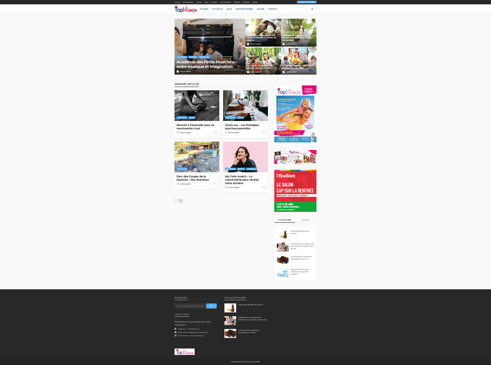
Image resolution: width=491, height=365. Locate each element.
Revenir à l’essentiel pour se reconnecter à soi (195, 126)
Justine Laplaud (185, 71)
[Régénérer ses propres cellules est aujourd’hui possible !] (283, 272)
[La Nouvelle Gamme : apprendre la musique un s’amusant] (299, 61)
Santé (206, 2)
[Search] (312, 9)
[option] (245, 47)
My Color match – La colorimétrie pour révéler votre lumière (242, 180)
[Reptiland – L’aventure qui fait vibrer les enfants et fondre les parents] (263, 33)
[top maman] (186, 9)
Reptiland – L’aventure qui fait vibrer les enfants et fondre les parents (261, 37)
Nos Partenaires (188, 2)
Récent (306, 220)
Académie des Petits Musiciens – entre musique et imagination (206, 64)
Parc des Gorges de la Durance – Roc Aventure (192, 178)
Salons (260, 9)
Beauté (255, 2)
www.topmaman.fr (196, 335)
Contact (199, 2)
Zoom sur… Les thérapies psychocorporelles (242, 126)
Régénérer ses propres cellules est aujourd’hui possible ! (300, 271)
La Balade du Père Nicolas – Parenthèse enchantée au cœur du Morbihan (297, 37)
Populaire (285, 220)
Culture (193, 57)
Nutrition (237, 2)
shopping (251, 169)
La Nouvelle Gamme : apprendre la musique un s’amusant (298, 66)
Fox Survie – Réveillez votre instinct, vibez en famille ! (259, 66)
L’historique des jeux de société (300, 232)
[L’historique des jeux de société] (283, 234)
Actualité (214, 2)
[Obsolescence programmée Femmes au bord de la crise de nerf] (283, 247)
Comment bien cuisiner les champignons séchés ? (301, 258)
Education (246, 2)
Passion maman (225, 2)
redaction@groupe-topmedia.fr (195, 332)
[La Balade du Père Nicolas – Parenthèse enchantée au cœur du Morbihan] (299, 33)
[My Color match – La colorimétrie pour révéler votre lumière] (245, 157)
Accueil (177, 2)
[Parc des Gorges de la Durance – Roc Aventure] (197, 157)
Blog (229, 9)
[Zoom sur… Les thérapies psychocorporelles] (245, 105)
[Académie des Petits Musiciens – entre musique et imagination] (210, 47)
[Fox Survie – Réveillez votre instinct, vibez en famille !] (263, 61)
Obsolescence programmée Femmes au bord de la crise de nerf (302, 246)
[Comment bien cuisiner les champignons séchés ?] (283, 259)
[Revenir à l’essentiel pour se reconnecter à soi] (197, 105)
